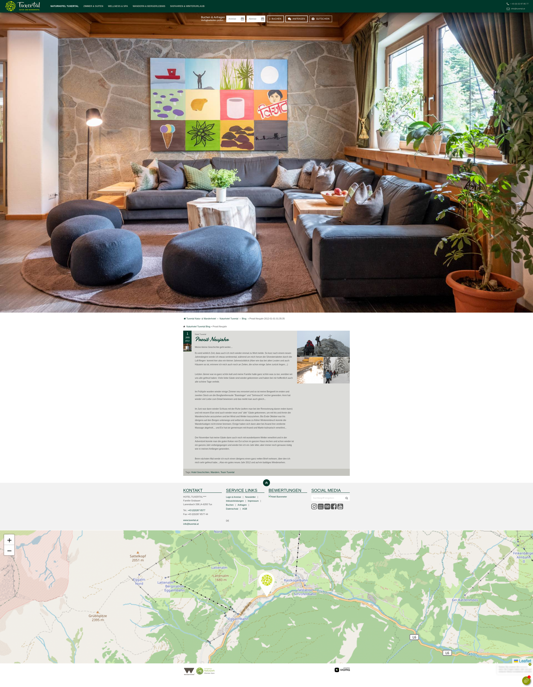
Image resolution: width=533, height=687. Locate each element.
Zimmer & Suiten (93, 6)
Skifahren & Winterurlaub (187, 6)
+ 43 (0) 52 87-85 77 (519, 4)
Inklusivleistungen (235, 501)
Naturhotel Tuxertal (65, 6)
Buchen (230, 505)
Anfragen (242, 505)
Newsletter (250, 497)
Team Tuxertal (227, 472)
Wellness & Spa (118, 6)
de (227, 521)
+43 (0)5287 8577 (196, 510)
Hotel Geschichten (200, 472)
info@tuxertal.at (518, 9)
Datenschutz (232, 509)
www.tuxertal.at (190, 520)
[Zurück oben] (266, 482)
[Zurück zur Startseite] (23, 6)
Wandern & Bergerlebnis (149, 6)
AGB (244, 509)
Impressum (253, 501)
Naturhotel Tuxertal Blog (198, 326)
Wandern (215, 472)
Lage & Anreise (233, 497)
